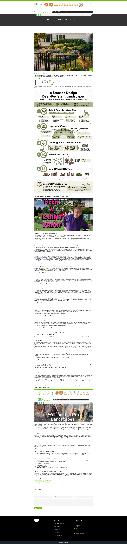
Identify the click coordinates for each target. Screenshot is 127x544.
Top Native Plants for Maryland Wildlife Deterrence (43, 481)
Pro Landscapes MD (45, 387)
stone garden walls (58, 357)
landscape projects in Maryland (69, 260)
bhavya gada (37, 73)
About (56, 11)
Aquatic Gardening (57, 526)
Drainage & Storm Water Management (60, 527)
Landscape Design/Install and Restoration (60, 524)
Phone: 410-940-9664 (79, 528)
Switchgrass (70, 285)
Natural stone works (57, 536)
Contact (67, 11)
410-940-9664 (89, 14)
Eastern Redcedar (53, 80)
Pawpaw (68, 269)
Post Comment (38, 508)
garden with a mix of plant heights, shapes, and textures (54, 330)
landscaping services (37, 76)
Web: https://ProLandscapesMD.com (81, 533)
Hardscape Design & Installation (59, 523)
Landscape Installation (57, 533)
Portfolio (59, 11)
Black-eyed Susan (60, 80)
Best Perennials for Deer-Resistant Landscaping (42, 482)
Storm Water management (58, 530)
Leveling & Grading (57, 529)
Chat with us (45, 12)
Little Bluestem (45, 287)
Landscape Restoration (58, 535)
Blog (70, 11)
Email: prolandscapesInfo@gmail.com (81, 530)
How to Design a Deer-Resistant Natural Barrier (42, 483)
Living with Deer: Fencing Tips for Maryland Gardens (43, 480)
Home (53, 11)
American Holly (47, 80)
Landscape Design (57, 532)
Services (63, 11)
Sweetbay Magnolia (46, 268)
